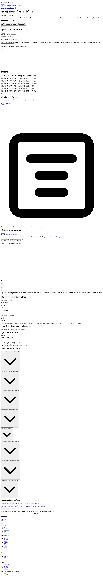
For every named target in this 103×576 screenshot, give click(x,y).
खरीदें (12, 5)
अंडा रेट (9, 5)
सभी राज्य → (6, 549)
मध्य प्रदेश (6, 539)
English (2, 4)
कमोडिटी (2, 5)
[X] (5, 520)
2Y (4, 234)
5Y (8, 234)
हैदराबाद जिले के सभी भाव (6, 506)
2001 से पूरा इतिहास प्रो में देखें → (57, 237)
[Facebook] (2, 520)
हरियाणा (5, 545)
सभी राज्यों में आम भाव (26, 506)
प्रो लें (2, 6)
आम (3, 8)
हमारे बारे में (6, 555)
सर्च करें (2, 26)
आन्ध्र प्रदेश (7, 8)
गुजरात (5, 546)
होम (1, 8)
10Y (12, 234)
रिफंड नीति (6, 567)
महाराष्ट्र (5, 541)
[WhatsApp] (1, 520)
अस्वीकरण (6, 569)
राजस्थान (6, 542)
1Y (1, 234)
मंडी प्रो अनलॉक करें (6, 103)
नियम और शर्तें (7, 566)
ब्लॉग (16, 5)
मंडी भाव (6, 5)
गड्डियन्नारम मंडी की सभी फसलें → (39, 506)
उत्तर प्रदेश (6, 538)
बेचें (14, 5)
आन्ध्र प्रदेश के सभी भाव (17, 506)
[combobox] (3, 24)
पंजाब (5, 543)
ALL (15, 234)
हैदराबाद (12, 8)
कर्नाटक (5, 547)
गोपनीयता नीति (7, 565)
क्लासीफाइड (6, 530)
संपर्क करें (6, 556)
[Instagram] (4, 520)
